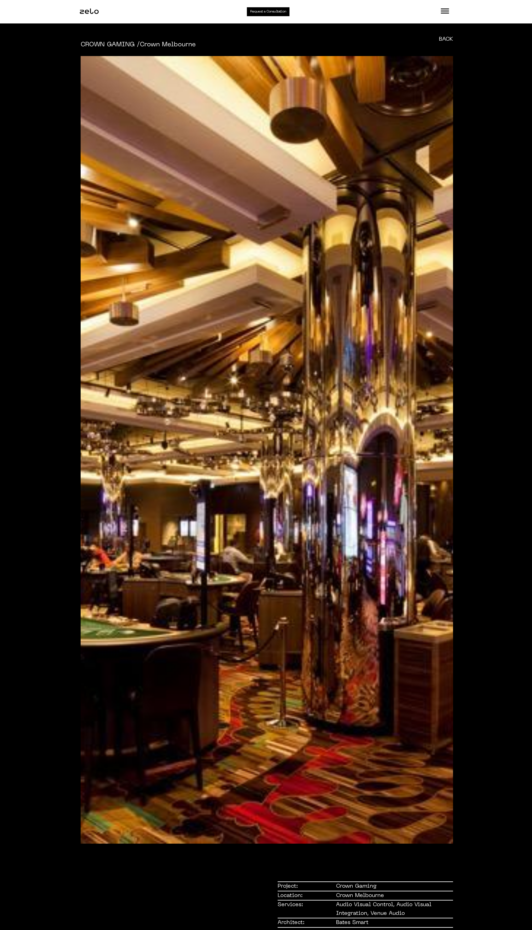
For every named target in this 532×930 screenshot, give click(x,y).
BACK (446, 39)
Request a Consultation (268, 11)
